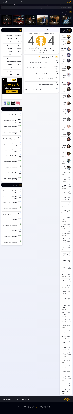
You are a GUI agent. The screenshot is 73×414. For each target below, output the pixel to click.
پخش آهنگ (3, 2)
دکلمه (11, 68)
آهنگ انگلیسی (9, 35)
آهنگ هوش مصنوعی (16, 61)
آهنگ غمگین (18, 51)
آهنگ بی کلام (18, 38)
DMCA (15, 399)
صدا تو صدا (36, 407)
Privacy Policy (24, 399)
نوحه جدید (19, 74)
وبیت (23, 407)
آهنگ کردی (19, 55)
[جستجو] (3, 7)
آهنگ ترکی (10, 38)
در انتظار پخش (18, 68)
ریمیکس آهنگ (18, 71)
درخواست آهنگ (6, 399)
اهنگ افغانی (9, 64)
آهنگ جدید (17, 2)
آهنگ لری (10, 55)
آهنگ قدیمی (9, 51)
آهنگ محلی (19, 58)
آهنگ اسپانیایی (18, 35)
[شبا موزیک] (69, 2)
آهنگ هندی (9, 58)
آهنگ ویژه (19, 64)
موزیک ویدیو (9, 71)
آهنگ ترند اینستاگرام (17, 42)
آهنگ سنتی (9, 45)
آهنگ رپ (19, 45)
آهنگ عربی (10, 48)
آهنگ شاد (10, 2)
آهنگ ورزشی (9, 61)
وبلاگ (11, 74)
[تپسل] (3, 79)
